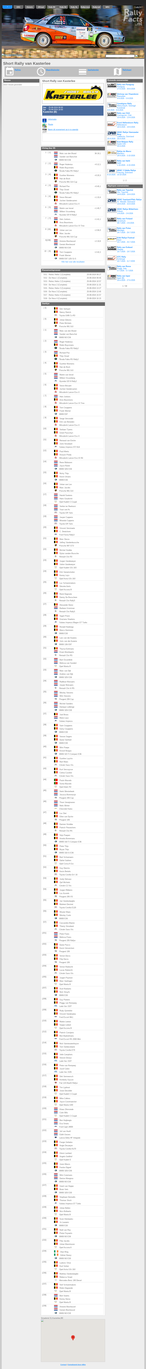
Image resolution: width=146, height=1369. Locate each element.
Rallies (18, 70)
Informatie (52, 119)
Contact (63, 1364)
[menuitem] (8, 56)
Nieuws (20, 56)
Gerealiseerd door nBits (77, 1364)
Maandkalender (52, 70)
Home (8, 56)
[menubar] (35, 56)
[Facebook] (51, 138)
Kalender (32, 56)
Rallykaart (127, 70)
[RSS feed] (45, 138)
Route (50, 124)
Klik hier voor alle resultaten (73, 262)
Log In (138, 7)
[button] (73, 1338)
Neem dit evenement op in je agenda (63, 129)
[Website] (57, 138)
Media (62, 56)
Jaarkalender (93, 70)
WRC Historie (48, 56)
